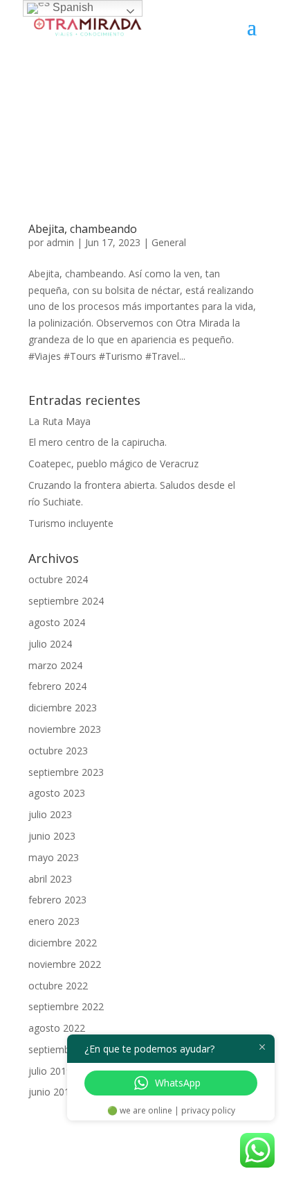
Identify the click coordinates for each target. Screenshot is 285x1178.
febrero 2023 (57, 899)
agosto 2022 (56, 1027)
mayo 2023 (53, 857)
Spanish (71, 7)
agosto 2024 (56, 622)
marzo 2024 (55, 665)
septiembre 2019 (66, 1049)
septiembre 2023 (66, 772)
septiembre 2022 (66, 1006)
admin (60, 242)
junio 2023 (51, 835)
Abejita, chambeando (82, 228)
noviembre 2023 (64, 729)
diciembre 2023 (62, 707)
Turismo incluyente (70, 523)
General (168, 242)
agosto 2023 (56, 792)
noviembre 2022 (64, 964)
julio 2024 (50, 643)
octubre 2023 (58, 750)
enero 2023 (54, 921)
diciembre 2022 (62, 942)
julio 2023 (50, 814)
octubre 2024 (58, 579)
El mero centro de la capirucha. (97, 442)
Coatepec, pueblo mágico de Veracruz (113, 463)
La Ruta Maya (59, 421)
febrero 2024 (57, 686)
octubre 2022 (58, 985)
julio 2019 (50, 1070)
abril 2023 (50, 878)
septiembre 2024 (66, 600)
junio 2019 (51, 1091)
